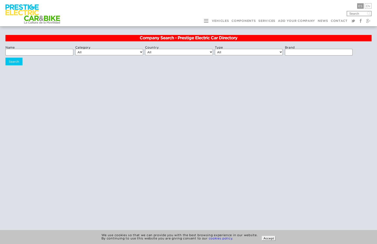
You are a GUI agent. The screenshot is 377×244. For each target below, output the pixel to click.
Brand (290, 47)
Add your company (296, 21)
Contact (339, 21)
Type (219, 47)
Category (83, 47)
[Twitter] (353, 21)
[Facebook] (360, 21)
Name (10, 47)
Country (152, 47)
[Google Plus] (368, 21)
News (323, 21)
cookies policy (220, 238)
